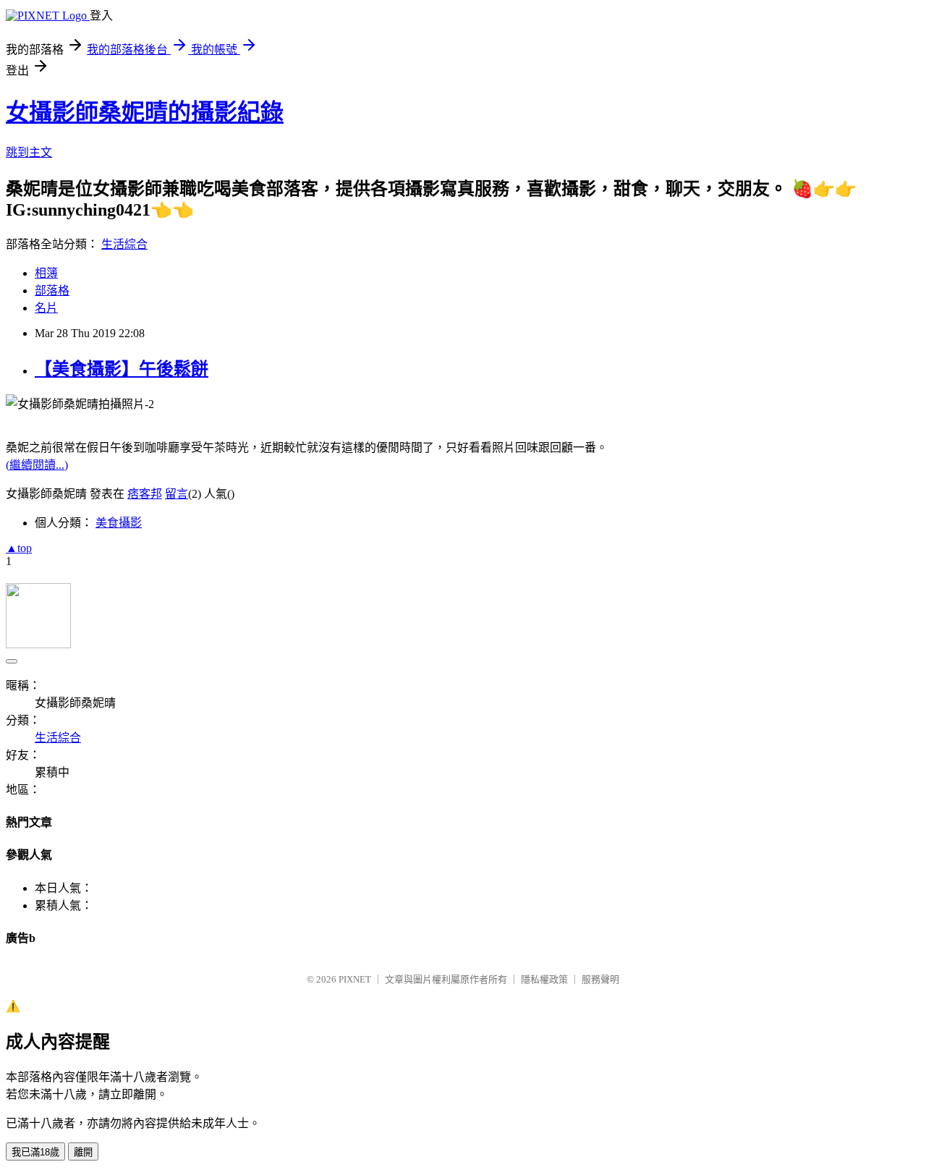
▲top (19, 548)
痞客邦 (144, 494)
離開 (83, 1152)
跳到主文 (29, 152)
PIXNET (355, 979)
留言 (176, 494)
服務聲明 (600, 979)
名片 (46, 308)
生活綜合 (124, 244)
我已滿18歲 (35, 1152)
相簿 (46, 273)
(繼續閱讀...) (37, 465)
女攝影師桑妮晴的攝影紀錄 (145, 112)
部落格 (52, 290)
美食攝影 (118, 523)
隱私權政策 (544, 979)
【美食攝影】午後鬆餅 (121, 369)
